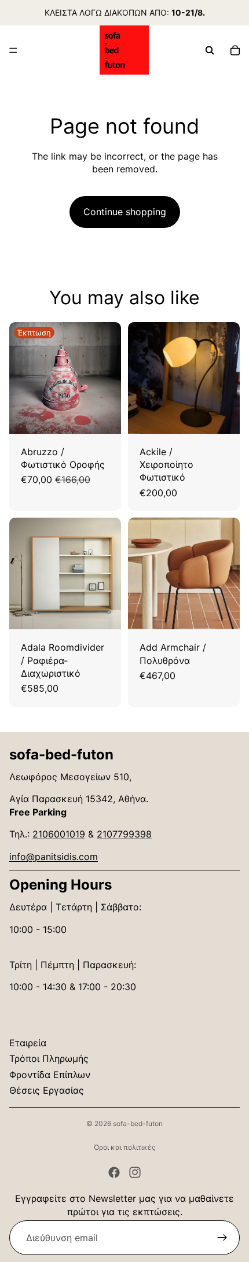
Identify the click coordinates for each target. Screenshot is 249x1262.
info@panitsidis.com (53, 856)
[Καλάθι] (235, 50)
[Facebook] (114, 1172)
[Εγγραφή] (222, 1238)
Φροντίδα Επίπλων (49, 1074)
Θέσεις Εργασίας (46, 1090)
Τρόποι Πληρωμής (49, 1058)
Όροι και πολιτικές (124, 1147)
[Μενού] (13, 50)
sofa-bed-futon (138, 1123)
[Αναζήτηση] (209, 50)
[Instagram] (135, 1172)
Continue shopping (124, 211)
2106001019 (58, 834)
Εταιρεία (27, 1043)
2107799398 (124, 834)
